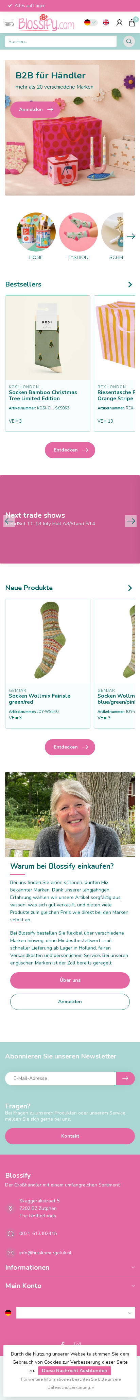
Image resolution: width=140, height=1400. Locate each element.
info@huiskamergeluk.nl (45, 1253)
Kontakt (70, 1136)
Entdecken (66, 450)
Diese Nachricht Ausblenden (74, 1370)
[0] (132, 22)
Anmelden (70, 1001)
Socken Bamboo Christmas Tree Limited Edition (43, 395)
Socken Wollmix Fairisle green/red (39, 699)
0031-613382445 (38, 1233)
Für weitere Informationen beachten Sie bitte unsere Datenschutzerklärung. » (71, 1383)
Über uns (70, 980)
